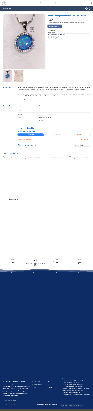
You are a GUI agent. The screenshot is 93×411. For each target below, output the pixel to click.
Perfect (88, 139)
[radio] (34, 260)
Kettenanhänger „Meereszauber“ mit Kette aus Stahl (35, 264)
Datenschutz (51, 381)
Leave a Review (31, 134)
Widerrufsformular (52, 390)
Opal (58, 34)
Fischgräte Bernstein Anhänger (57, 261)
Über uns (34, 3)
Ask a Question (56, 134)
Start (4, 8)
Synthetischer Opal (43, 117)
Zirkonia (63, 34)
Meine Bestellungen (38, 381)
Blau (40, 120)
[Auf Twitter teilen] (51, 37)
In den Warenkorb (54, 26)
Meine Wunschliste (38, 384)
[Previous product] (89, 8)
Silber (61, 34)
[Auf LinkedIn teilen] (58, 37)
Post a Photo (79, 134)
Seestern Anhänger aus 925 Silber (13, 261)
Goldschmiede (22, 3)
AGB (49, 384)
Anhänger (10, 8)
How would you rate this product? (26, 139)
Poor (82, 139)
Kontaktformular (64, 99)
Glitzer (42, 120)
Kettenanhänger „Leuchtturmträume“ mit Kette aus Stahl (80, 261)
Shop (16, 3)
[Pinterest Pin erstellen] (56, 37)
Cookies (50, 387)
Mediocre (83, 139)
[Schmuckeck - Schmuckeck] (4, 3)
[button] (40, 3)
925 (40, 114)
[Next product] (86, 8)
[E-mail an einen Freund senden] (54, 37)
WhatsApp (87, 99)
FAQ (38, 3)
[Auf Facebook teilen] (49, 37)
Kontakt (29, 3)
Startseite (12, 3)
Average (85, 139)
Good (86, 139)
